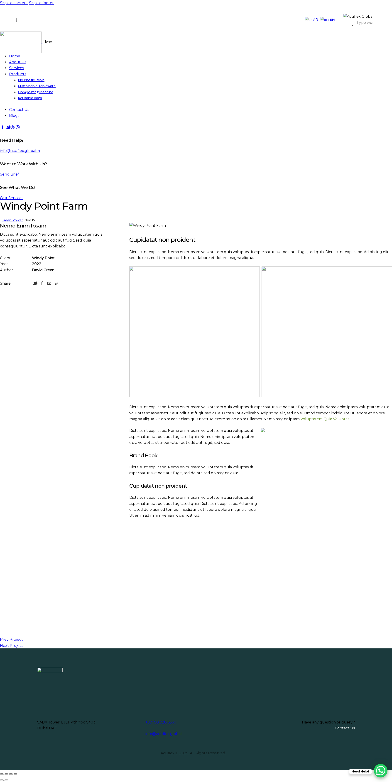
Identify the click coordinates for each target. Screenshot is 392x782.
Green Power (12, 220)
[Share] (11, 774)
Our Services (11, 198)
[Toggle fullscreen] (6, 774)
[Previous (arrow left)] (2, 780)
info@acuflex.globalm (20, 151)
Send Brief (9, 174)
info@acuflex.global (163, 734)
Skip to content (14, 3)
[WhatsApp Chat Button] (380, 770)
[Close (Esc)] (15, 774)
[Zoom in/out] (2, 774)
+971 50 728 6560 (160, 722)
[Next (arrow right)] (6, 780)
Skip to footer (41, 3)
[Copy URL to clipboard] (56, 283)
